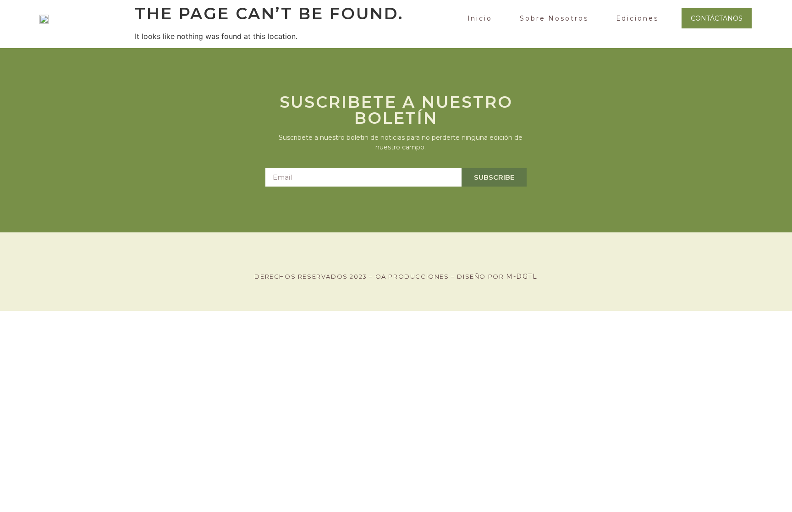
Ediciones (637, 18)
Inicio (480, 18)
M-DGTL (522, 276)
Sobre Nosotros (554, 18)
